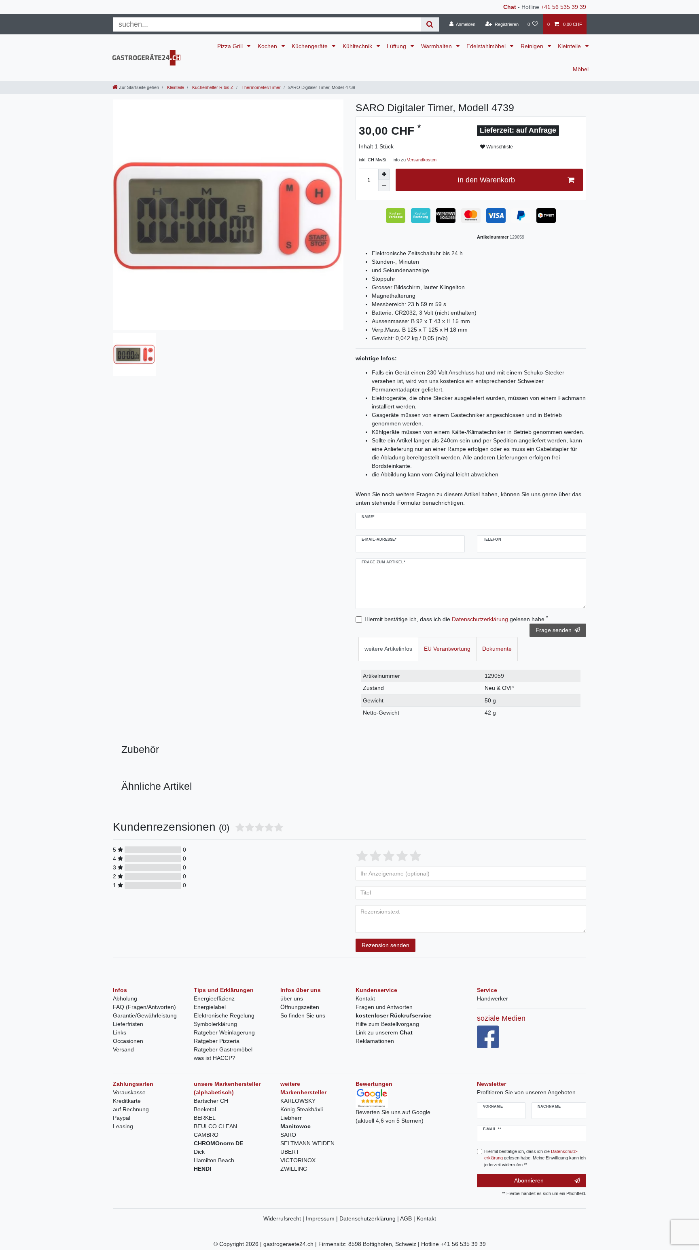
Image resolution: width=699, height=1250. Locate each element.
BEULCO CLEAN (215, 1126)
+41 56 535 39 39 (563, 7)
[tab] (388, 649)
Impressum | (322, 1218)
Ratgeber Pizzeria (216, 1041)
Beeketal (205, 1109)
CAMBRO (206, 1135)
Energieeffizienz (214, 998)
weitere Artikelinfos (388, 648)
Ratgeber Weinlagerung (224, 1032)
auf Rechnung (131, 1109)
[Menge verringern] (384, 185)
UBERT (289, 1151)
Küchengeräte (310, 46)
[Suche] (430, 24)
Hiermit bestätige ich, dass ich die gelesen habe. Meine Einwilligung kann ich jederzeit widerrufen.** (535, 1158)
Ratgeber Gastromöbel (223, 1049)
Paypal (121, 1118)
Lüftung (397, 46)
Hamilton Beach (214, 1160)
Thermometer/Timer (260, 87)
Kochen (268, 46)
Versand (123, 1049)
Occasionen (128, 1041)
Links (119, 1032)
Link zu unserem (384, 1032)
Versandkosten (421, 159)
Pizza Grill (230, 46)
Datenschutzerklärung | (369, 1218)
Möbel (581, 69)
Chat (509, 7)
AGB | (408, 1218)
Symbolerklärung (215, 1024)
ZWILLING (293, 1168)
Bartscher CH (211, 1101)
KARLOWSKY (298, 1101)
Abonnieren (529, 1180)
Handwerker (492, 998)
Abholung (125, 998)
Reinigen (533, 46)
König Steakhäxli (301, 1109)
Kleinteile (570, 46)
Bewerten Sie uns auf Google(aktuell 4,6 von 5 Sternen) (393, 1116)
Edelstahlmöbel (486, 46)
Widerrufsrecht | (284, 1218)
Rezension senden (385, 945)
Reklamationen (375, 1041)
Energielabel (210, 1007)
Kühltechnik (358, 46)
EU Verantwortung (447, 648)
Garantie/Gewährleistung (145, 1015)
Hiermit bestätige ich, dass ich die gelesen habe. (456, 618)
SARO (288, 1135)
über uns (291, 998)
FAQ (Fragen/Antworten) (144, 1007)
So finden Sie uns (302, 1015)
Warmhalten (437, 46)
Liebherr (291, 1118)
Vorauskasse (129, 1092)
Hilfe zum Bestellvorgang (387, 1024)
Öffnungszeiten (299, 1007)
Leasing (123, 1126)
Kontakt (365, 998)
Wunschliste (499, 147)
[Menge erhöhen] (384, 174)
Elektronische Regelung (224, 1015)
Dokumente (497, 648)
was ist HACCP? (214, 1058)
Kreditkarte (127, 1101)
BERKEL (205, 1118)
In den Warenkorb (486, 180)
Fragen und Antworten (384, 1007)
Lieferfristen (128, 1024)
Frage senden (554, 630)
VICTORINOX (298, 1160)
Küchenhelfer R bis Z (212, 87)
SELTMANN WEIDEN (307, 1143)
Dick (199, 1151)
